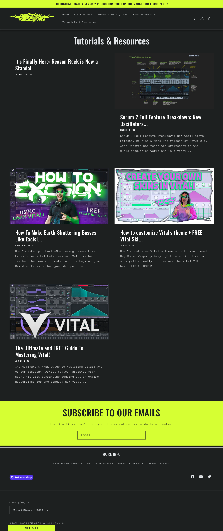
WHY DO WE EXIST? (100, 463)
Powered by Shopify (53, 523)
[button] (193, 18)
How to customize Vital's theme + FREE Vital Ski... (161, 236)
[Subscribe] (141, 435)
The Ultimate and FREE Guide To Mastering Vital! (49, 351)
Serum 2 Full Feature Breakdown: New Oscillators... (160, 120)
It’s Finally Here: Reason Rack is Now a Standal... (56, 64)
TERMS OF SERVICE (131, 463)
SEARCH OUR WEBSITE (68, 463)
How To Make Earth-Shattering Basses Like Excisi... (55, 236)
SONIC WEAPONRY (29, 523)
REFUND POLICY (159, 463)
